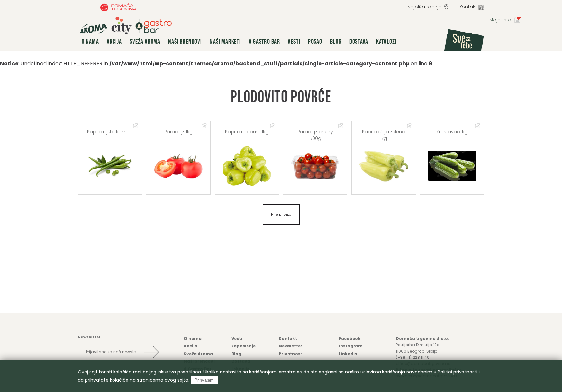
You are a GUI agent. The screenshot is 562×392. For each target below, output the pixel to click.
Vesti (294, 42)
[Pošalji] (151, 352)
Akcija (114, 42)
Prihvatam (204, 380)
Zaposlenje (243, 346)
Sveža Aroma (145, 42)
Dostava (358, 42)
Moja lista (500, 20)
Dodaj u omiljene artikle (136, 126)
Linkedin (348, 354)
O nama (90, 42)
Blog (335, 42)
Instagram (351, 346)
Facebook (350, 338)
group (126, 25)
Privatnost (290, 354)
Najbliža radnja (425, 7)
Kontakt (467, 7)
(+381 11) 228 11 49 (413, 357)
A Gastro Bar (264, 42)
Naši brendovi (185, 42)
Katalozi (386, 42)
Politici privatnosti (457, 372)
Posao (315, 42)
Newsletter (290, 346)
